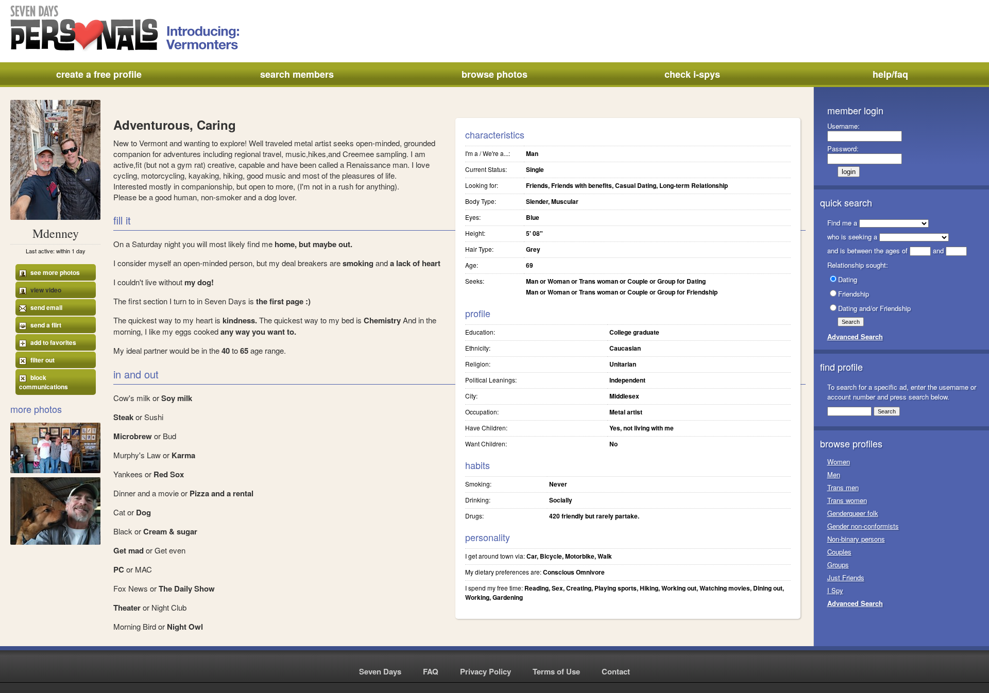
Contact (616, 671)
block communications (43, 382)
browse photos (494, 74)
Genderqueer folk (852, 513)
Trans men (843, 487)
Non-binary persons (856, 539)
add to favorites (52, 342)
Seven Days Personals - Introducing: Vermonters (125, 28)
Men (833, 474)
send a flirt (45, 325)
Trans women (847, 500)
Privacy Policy (485, 671)
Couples (839, 552)
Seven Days (380, 671)
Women (838, 461)
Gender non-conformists (863, 526)
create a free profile (99, 74)
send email (45, 307)
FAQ (430, 671)
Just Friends (845, 577)
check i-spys (692, 74)
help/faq (890, 74)
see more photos (54, 272)
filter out (42, 360)
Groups (838, 564)
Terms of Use (556, 671)
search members (297, 74)
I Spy (835, 590)
